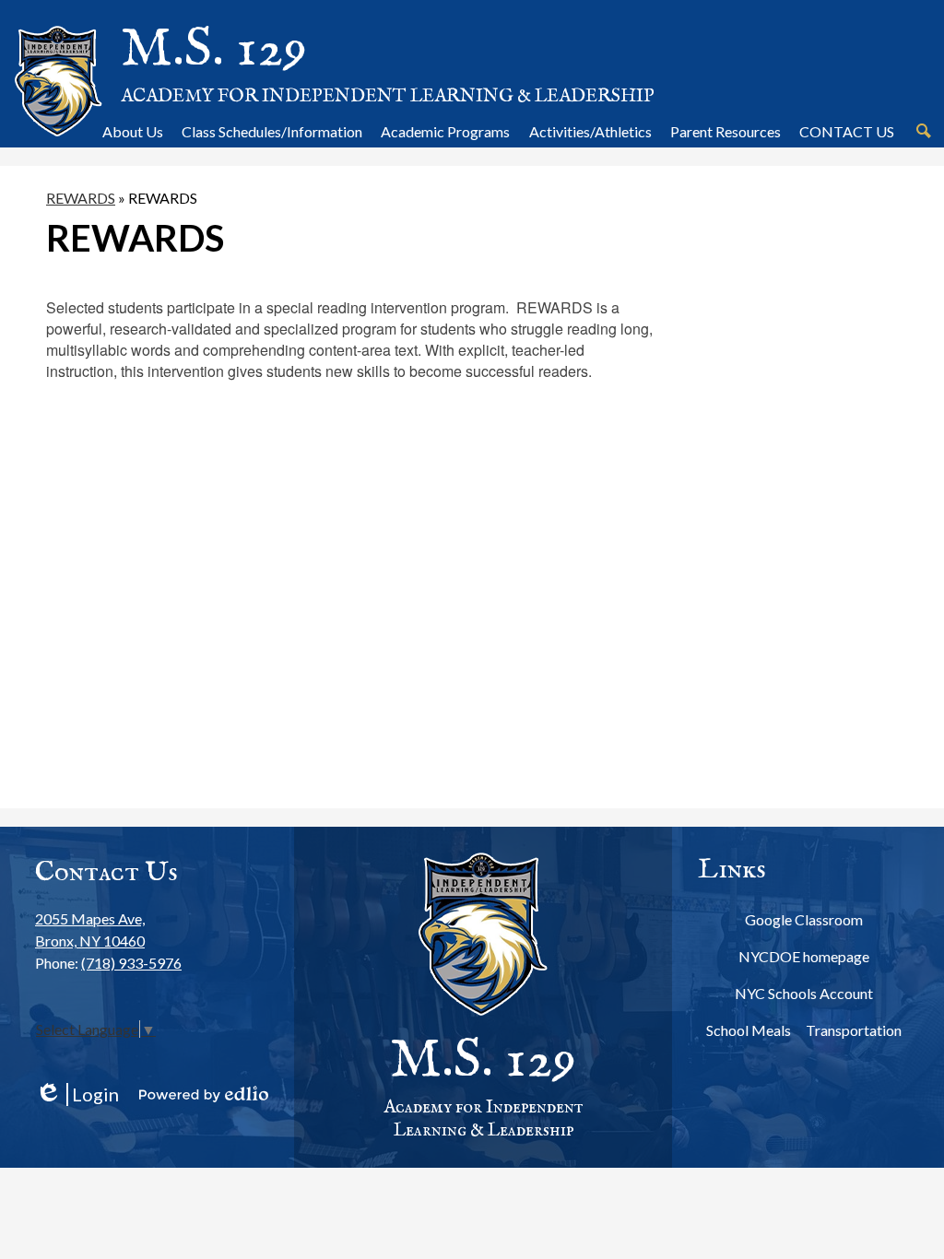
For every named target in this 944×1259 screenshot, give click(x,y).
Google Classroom (804, 919)
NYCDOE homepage (803, 956)
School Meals (748, 1030)
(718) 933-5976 (131, 962)
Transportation (854, 1030)
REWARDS (80, 197)
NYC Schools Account (804, 993)
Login (77, 1094)
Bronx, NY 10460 (90, 929)
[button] (132, 130)
